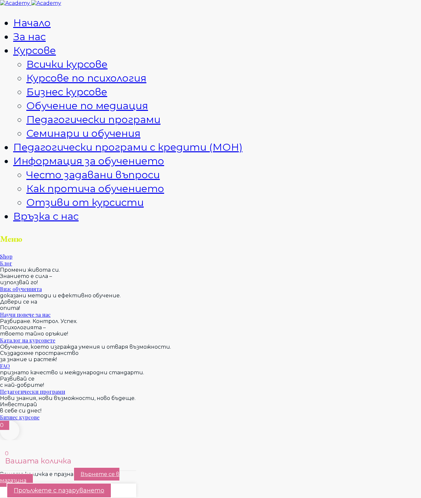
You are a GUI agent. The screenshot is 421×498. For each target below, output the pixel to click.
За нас (29, 37)
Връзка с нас (46, 216)
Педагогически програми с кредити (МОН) (127, 147)
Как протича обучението (95, 189)
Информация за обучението (88, 161)
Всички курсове (67, 64)
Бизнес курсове (66, 92)
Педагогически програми (93, 119)
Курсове (34, 50)
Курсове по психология (86, 78)
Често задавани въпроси (93, 175)
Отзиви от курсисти (85, 202)
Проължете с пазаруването (59, 490)
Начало (32, 23)
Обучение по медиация (87, 106)
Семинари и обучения (83, 133)
